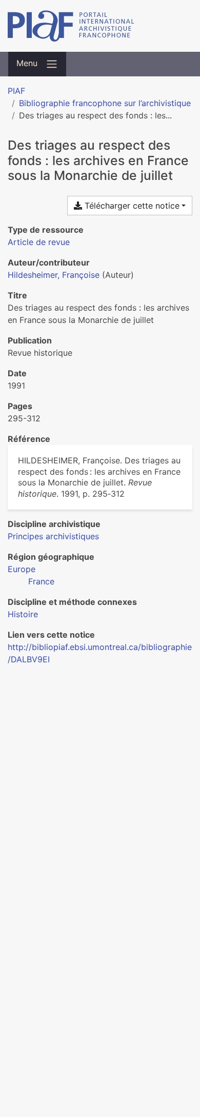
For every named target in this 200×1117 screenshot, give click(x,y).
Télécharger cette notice (130, 205)
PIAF (16, 91)
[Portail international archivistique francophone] (100, 26)
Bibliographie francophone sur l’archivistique (105, 103)
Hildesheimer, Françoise (53, 275)
